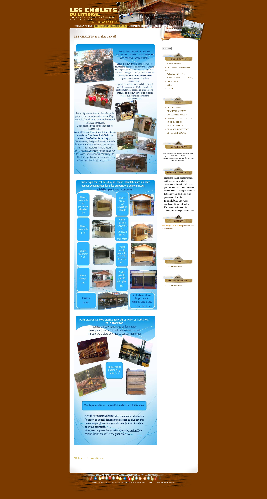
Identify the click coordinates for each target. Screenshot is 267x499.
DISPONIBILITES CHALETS (179, 118)
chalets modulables (173, 198)
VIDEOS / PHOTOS (175, 126)
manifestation (178, 184)
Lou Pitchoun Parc (174, 267)
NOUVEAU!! (187, 26)
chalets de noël (170, 190)
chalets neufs (179, 178)
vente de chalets (179, 194)
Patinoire (168, 194)
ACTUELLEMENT (175, 108)
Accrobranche (174, 181)
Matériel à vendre (83, 26)
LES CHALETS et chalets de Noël (110, 26)
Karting (167, 207)
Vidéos (77, 29)
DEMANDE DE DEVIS (176, 133)
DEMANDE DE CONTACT (178, 129)
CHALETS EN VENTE (176, 111)
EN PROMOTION (174, 122)
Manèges (179, 210)
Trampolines (188, 210)
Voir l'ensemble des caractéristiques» (88, 458)
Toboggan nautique (186, 190)
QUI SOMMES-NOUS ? (176, 115)
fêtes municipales (181, 204)
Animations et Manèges (140, 26)
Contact (87, 29)
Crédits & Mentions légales (166, 482)
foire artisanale (187, 187)
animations (176, 207)
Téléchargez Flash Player (172, 226)
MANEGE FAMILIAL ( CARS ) (167, 26)
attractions (168, 178)
